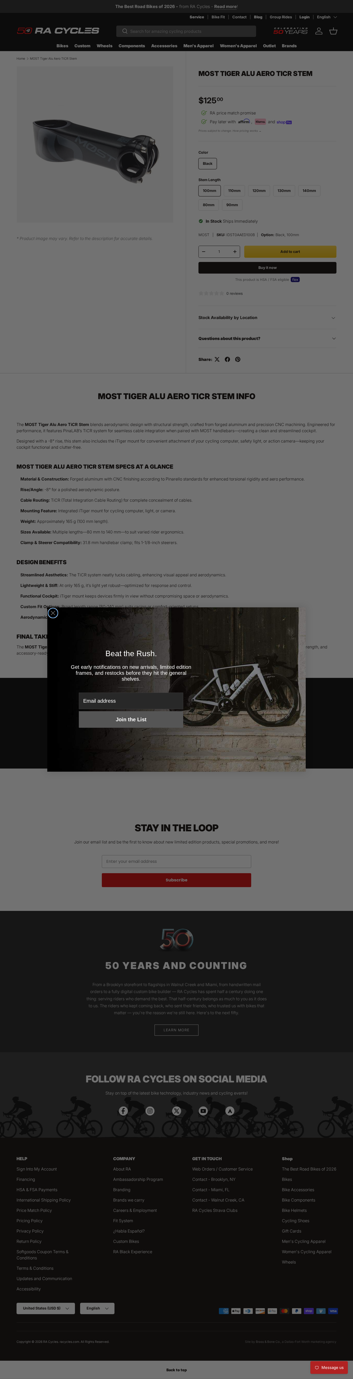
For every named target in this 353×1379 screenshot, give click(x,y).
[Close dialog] (53, 613)
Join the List (131, 719)
